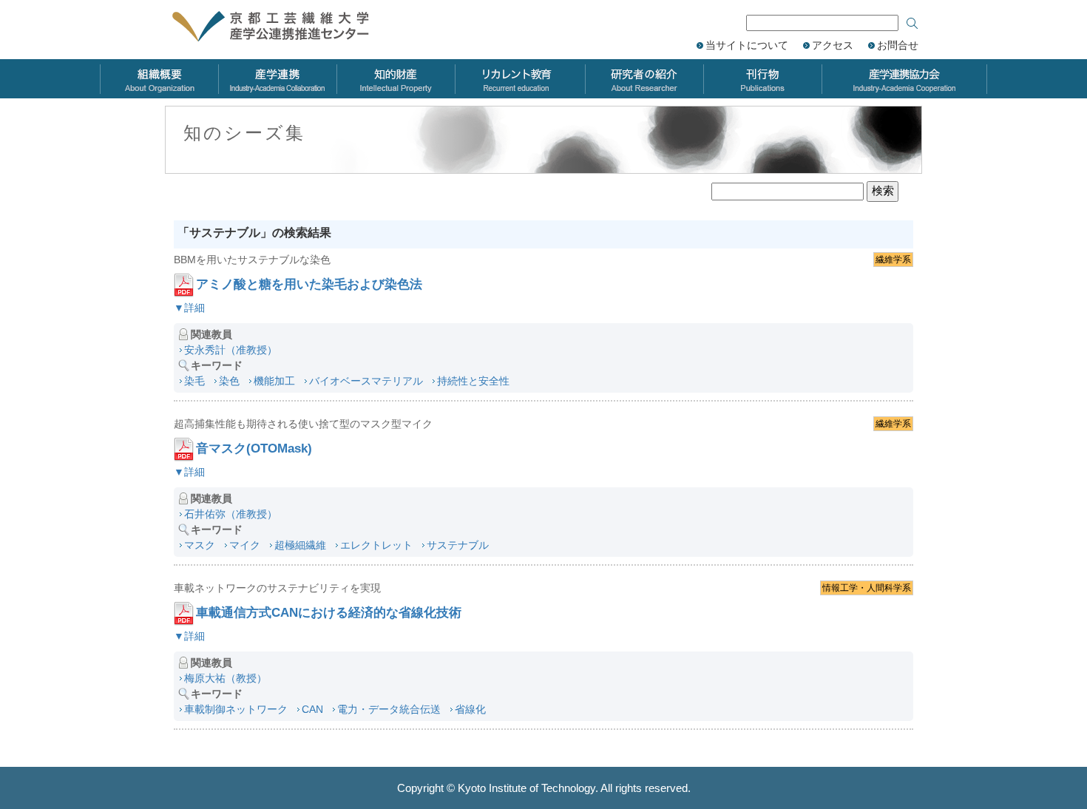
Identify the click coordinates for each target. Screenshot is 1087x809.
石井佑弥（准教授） (230, 514)
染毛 (194, 381)
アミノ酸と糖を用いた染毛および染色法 (309, 284)
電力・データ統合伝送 (389, 709)
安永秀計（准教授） (230, 350)
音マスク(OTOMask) (254, 448)
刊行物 (762, 78)
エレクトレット (376, 545)
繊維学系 (893, 259)
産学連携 (277, 78)
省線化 (470, 709)
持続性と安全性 (473, 381)
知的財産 (395, 78)
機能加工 (274, 381)
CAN (312, 709)
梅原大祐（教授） (225, 678)
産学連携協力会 (904, 78)
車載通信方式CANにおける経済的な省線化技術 (328, 613)
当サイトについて (746, 45)
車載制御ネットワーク (236, 709)
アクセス (832, 45)
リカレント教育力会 (520, 78)
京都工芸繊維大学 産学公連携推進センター (286, 27)
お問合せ (897, 45)
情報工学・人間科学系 (866, 588)
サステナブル (458, 545)
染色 (229, 381)
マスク (199, 545)
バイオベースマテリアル (366, 381)
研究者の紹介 (644, 78)
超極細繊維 (300, 545)
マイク (244, 545)
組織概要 (159, 78)
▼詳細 (189, 308)
